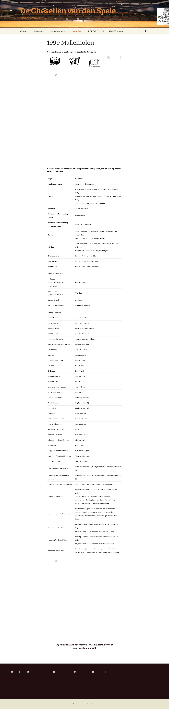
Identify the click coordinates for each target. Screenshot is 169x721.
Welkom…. (24, 31)
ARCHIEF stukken (116, 31)
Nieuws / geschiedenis (58, 31)
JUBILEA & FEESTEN (96, 31)
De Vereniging (39, 31)
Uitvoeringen (78, 31)
